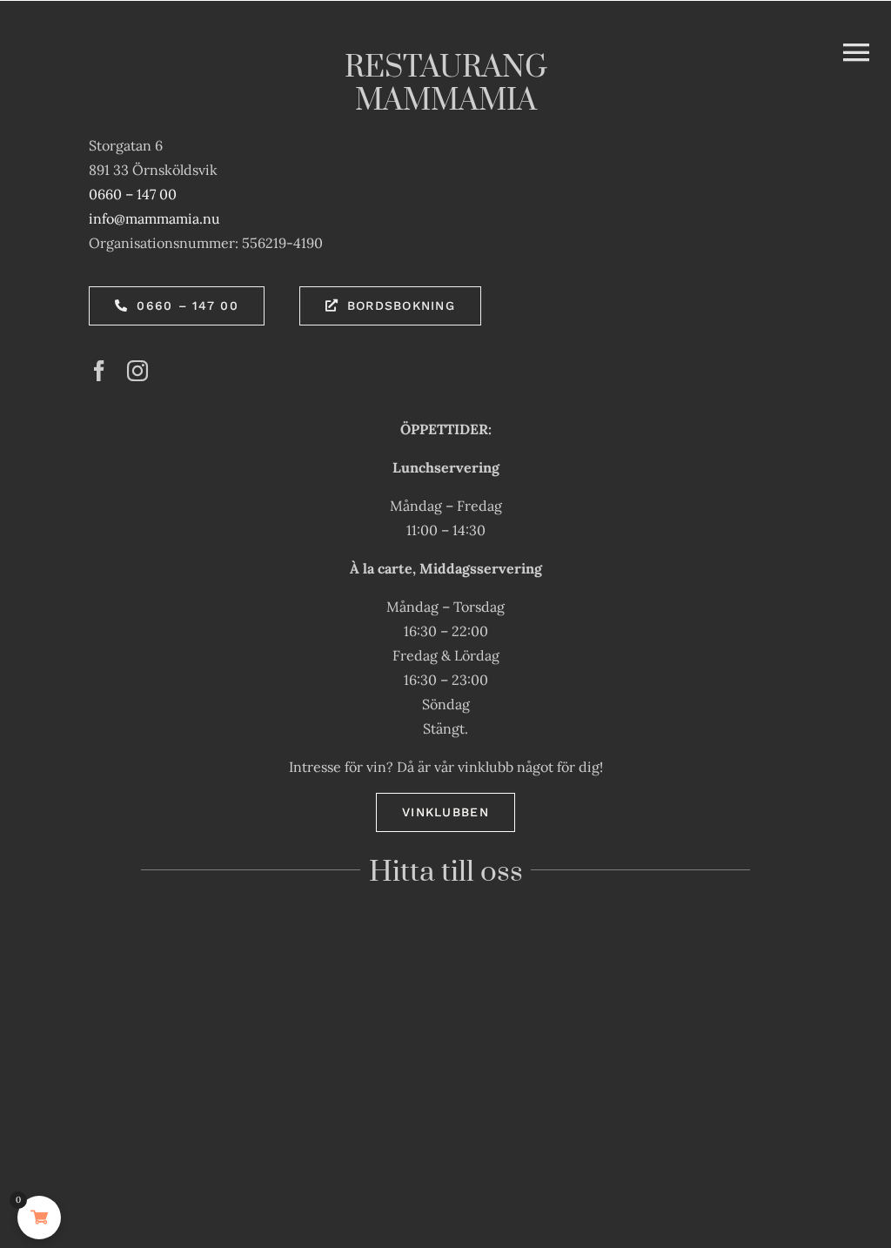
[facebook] (99, 370)
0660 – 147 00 (133, 194)
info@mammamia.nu (154, 218)
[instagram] (137, 370)
